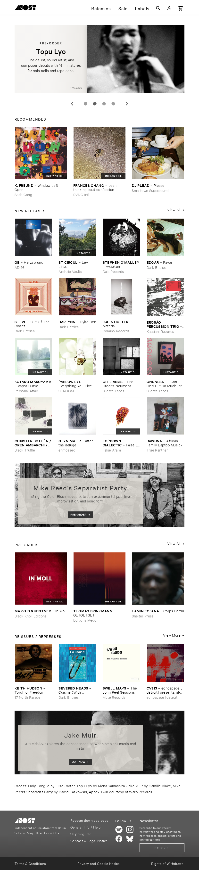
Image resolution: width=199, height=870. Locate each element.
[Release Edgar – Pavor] (165, 237)
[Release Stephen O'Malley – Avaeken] (122, 237)
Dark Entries (157, 267)
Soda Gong (23, 194)
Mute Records (114, 697)
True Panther (157, 450)
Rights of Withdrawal (167, 863)
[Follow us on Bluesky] (129, 838)
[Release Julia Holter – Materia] (122, 296)
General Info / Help (85, 827)
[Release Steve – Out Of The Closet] (33, 296)
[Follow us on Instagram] (129, 829)
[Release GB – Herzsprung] (33, 237)
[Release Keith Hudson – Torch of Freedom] (33, 663)
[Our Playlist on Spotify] (119, 829)
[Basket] (180, 8)
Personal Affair (26, 390)
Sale (123, 8)
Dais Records (113, 271)
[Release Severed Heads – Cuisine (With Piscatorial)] (77, 663)
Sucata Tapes (113, 390)
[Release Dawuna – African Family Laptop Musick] (165, 416)
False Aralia (112, 450)
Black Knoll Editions (31, 616)
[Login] (169, 8)
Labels (142, 8)
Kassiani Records (160, 331)
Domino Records (116, 330)
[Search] (158, 8)
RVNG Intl (81, 194)
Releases (101, 8)
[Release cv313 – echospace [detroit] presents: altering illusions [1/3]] (165, 663)
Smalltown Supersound (150, 190)
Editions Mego (84, 620)
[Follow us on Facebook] (119, 838)
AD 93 (20, 267)
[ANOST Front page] (27, 8)
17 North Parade (27, 697)
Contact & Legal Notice (89, 840)
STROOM (66, 390)
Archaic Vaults (70, 271)
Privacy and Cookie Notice (98, 863)
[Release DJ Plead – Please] (158, 153)
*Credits (76, 88)
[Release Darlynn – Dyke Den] (77, 296)
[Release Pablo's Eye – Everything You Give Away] (77, 356)
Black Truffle (25, 450)
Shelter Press (142, 616)
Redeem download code (89, 820)
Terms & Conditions (30, 863)
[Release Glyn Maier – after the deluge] (77, 416)
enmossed (66, 450)
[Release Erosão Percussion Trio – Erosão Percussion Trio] (165, 297)
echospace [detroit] (163, 697)
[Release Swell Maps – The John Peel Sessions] (122, 663)
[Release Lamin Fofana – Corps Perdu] (158, 578)
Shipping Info (80, 833)
